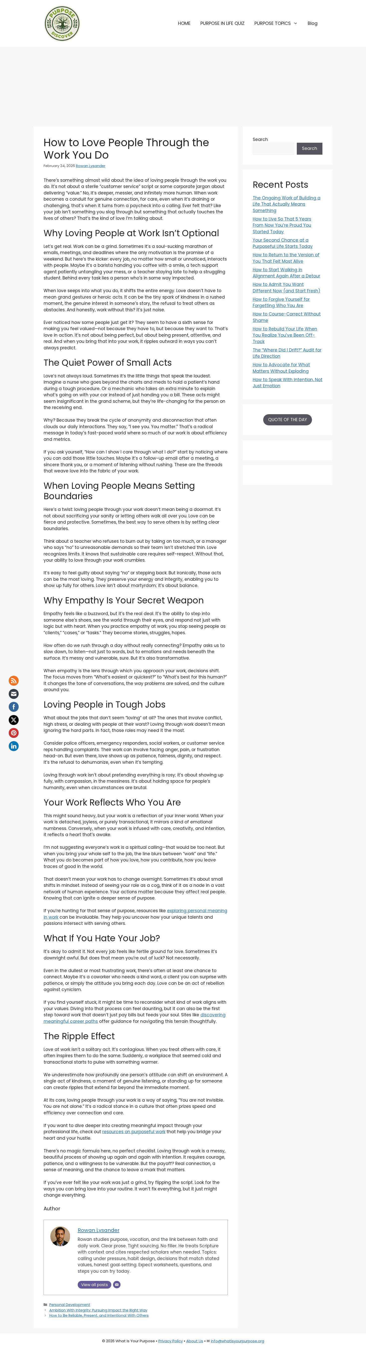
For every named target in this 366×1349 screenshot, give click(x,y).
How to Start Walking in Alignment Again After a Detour (286, 273)
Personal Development (69, 1304)
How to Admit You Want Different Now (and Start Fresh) (286, 287)
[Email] (117, 1284)
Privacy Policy (170, 1341)
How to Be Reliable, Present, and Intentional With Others (99, 1315)
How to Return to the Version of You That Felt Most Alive (286, 258)
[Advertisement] (183, 84)
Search (260, 139)
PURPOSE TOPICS (272, 23)
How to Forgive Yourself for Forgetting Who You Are (281, 302)
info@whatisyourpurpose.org (237, 1341)
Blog (312, 23)
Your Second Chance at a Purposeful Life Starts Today (283, 243)
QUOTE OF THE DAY (287, 420)
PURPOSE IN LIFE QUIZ (222, 23)
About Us (194, 1341)
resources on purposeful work (133, 1132)
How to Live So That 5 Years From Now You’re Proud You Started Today (282, 225)
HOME (184, 23)
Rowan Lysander (90, 165)
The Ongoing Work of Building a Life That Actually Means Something (286, 204)
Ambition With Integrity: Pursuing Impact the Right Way (98, 1310)
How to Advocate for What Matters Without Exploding (281, 368)
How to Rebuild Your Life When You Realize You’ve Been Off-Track (285, 335)
